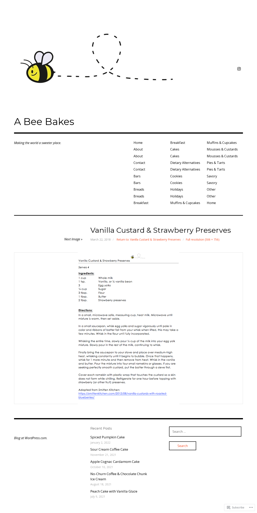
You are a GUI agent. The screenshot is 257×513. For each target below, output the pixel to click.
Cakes (174, 149)
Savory (212, 176)
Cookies (176, 176)
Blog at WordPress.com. (30, 438)
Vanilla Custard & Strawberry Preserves (160, 230)
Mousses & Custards (222, 149)
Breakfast (141, 203)
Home (138, 142)
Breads (139, 189)
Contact (139, 163)
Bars (137, 176)
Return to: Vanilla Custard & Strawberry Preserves (148, 239)
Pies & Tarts (216, 163)
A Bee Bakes (44, 121)
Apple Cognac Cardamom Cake (115, 461)
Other (211, 189)
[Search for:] (205, 431)
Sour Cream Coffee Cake (109, 449)
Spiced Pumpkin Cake (107, 437)
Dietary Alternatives (185, 163)
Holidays (176, 189)
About (138, 149)
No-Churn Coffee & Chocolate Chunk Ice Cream (118, 476)
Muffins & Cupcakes (185, 203)
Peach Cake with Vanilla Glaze (113, 491)
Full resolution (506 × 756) (202, 239)
